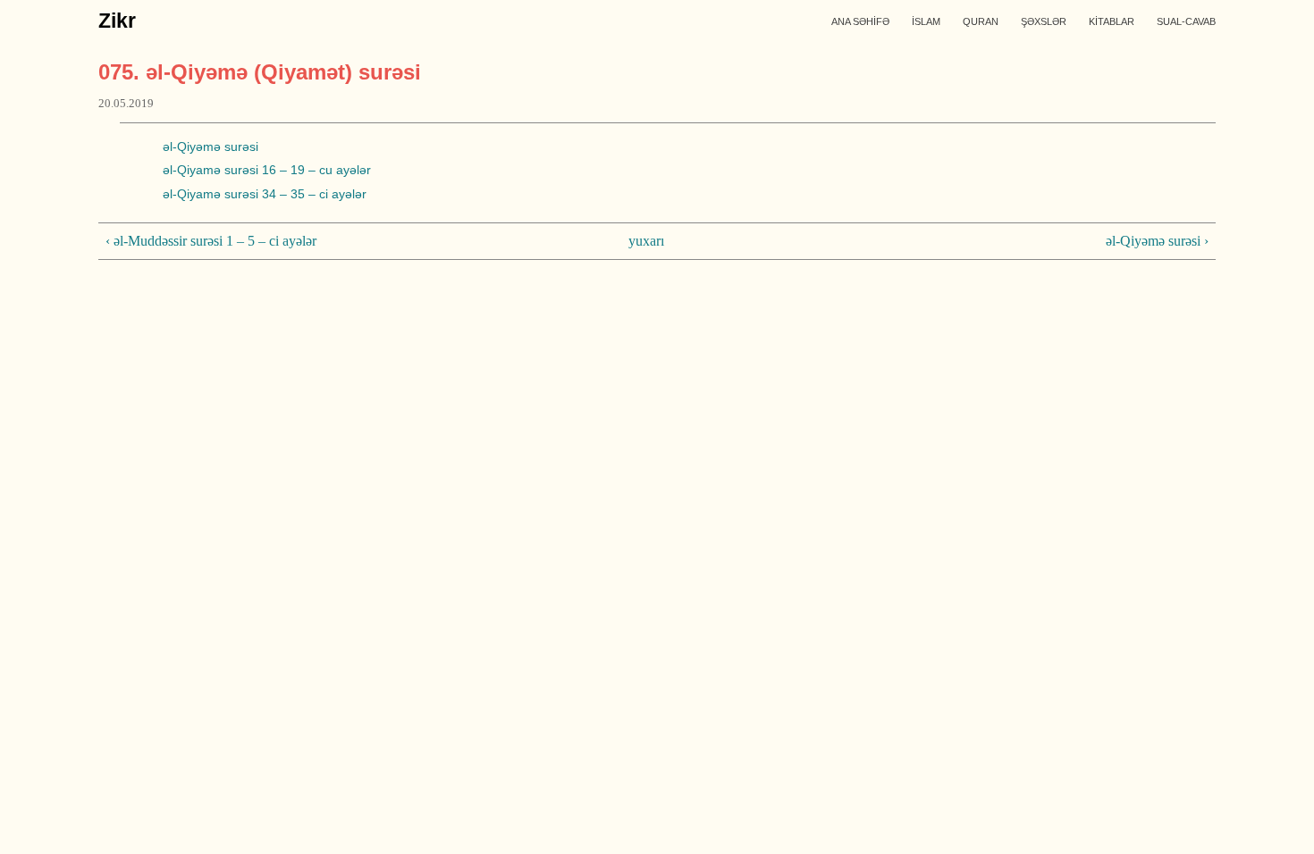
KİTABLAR (1111, 21)
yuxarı (646, 240)
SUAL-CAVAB (1186, 21)
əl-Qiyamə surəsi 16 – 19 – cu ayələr (267, 170)
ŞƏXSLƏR (1043, 21)
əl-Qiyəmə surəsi (210, 146)
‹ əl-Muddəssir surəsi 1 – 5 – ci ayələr (210, 240)
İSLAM (926, 21)
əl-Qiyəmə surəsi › (1157, 240)
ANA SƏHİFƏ (860, 21)
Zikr (117, 20)
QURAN (980, 21)
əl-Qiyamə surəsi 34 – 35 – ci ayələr (264, 194)
